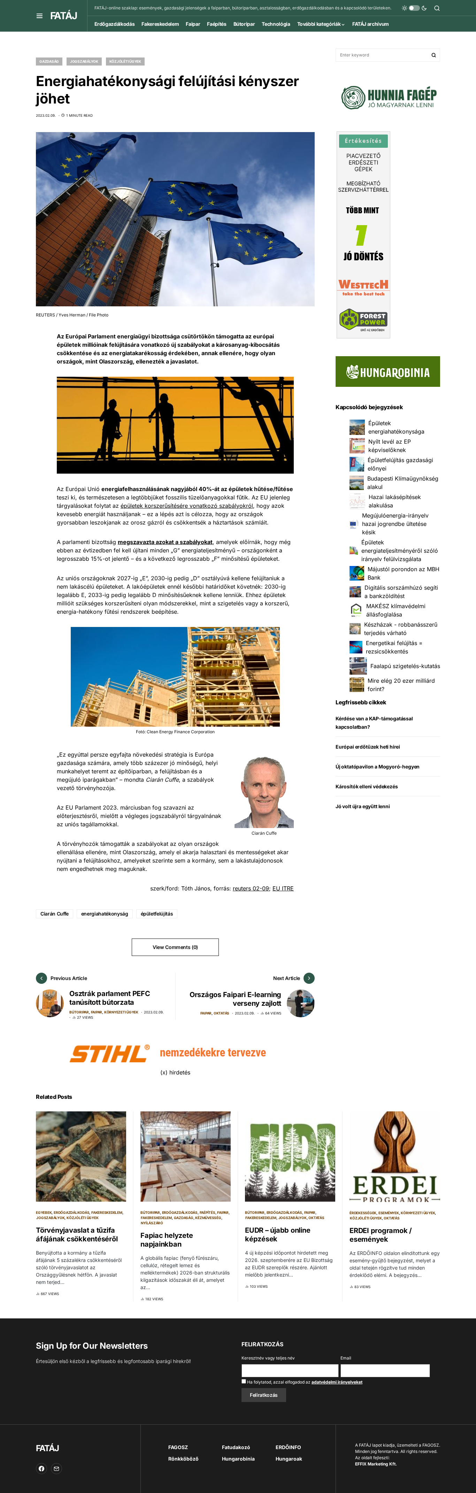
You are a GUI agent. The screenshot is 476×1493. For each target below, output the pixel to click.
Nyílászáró (152, 1223)
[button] (39, 15)
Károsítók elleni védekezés (367, 786)
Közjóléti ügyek (125, 61)
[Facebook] (41, 1469)
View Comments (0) (175, 947)
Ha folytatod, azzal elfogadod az (304, 1382)
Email (345, 1358)
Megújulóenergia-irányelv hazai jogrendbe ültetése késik (395, 524)
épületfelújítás (157, 914)
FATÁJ (63, 16)
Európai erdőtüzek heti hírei (368, 747)
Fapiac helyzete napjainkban (166, 1239)
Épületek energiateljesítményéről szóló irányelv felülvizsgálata (399, 550)
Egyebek (44, 1212)
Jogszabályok (84, 61)
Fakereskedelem (106, 1212)
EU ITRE (283, 888)
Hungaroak (289, 1459)
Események (388, 1213)
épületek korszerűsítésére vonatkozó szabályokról (187, 505)
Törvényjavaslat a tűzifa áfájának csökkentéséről (76, 1234)
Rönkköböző (183, 1459)
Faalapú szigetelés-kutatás (405, 666)
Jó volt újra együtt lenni (363, 806)
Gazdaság (49, 61)
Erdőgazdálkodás (71, 1212)
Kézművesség (208, 1218)
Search (434, 55)
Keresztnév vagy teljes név (268, 1358)
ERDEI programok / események (381, 1234)
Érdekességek (363, 1213)
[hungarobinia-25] (388, 370)
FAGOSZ (178, 1447)
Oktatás (221, 1013)
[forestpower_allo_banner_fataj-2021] (363, 234)
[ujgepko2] (388, 95)
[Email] (56, 1469)
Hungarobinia (238, 1459)
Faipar (96, 1012)
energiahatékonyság (104, 914)
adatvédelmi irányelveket (337, 1382)
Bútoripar (79, 1012)
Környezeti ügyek (121, 1012)
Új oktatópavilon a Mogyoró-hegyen (378, 767)
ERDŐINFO (288, 1447)
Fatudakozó (236, 1447)
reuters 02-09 (251, 888)
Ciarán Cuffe (54, 914)
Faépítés (207, 1212)
